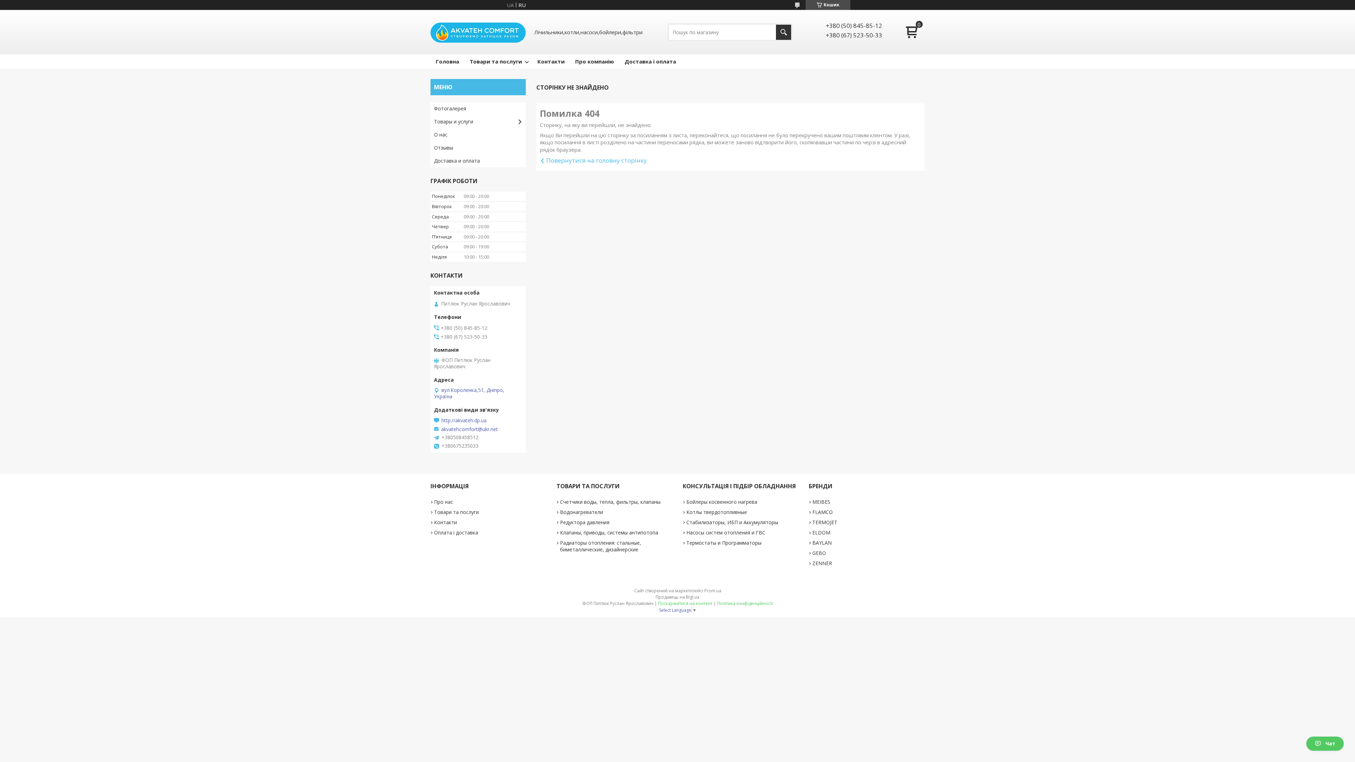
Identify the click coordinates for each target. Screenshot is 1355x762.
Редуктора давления (584, 522)
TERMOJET (824, 522)
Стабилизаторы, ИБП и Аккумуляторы (732, 522)
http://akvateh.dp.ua (464, 420)
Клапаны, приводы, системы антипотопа (609, 532)
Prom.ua (712, 591)
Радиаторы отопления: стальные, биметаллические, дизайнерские (600, 546)
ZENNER (822, 563)
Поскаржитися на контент (685, 603)
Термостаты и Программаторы (723, 542)
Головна (447, 61)
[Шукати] (783, 32)
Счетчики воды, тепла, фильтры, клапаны (610, 501)
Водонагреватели (581, 512)
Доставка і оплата (650, 61)
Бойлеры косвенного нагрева (721, 501)
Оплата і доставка (456, 532)
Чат (1330, 743)
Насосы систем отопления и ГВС (725, 532)
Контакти (551, 61)
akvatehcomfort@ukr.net (469, 429)
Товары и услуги (453, 121)
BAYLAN (822, 542)
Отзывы (443, 147)
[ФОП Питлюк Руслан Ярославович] (478, 32)
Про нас (443, 501)
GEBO (819, 553)
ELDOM (821, 532)
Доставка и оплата (457, 160)
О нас (440, 134)
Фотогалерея (450, 108)
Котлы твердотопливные (716, 512)
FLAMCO (822, 512)
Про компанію (594, 61)
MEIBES (821, 501)
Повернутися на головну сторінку (596, 160)
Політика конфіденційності (745, 603)
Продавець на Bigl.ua (677, 597)
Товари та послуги (496, 61)
